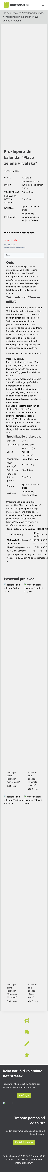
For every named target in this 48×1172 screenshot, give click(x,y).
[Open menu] (42, 5)
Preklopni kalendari (19, 247)
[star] (27, 1055)
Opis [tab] (8, 255)
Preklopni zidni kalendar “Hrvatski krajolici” (32, 778)
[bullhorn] (27, 1020)
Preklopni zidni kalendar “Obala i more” (32, 990)
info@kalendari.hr (24, 1163)
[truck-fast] (27, 1032)
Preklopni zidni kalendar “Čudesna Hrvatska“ (12, 990)
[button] (24, 1095)
